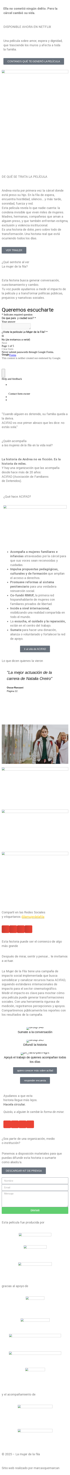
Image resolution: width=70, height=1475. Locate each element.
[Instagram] (6, 898)
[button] (5, 929)
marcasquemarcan (47, 1468)
